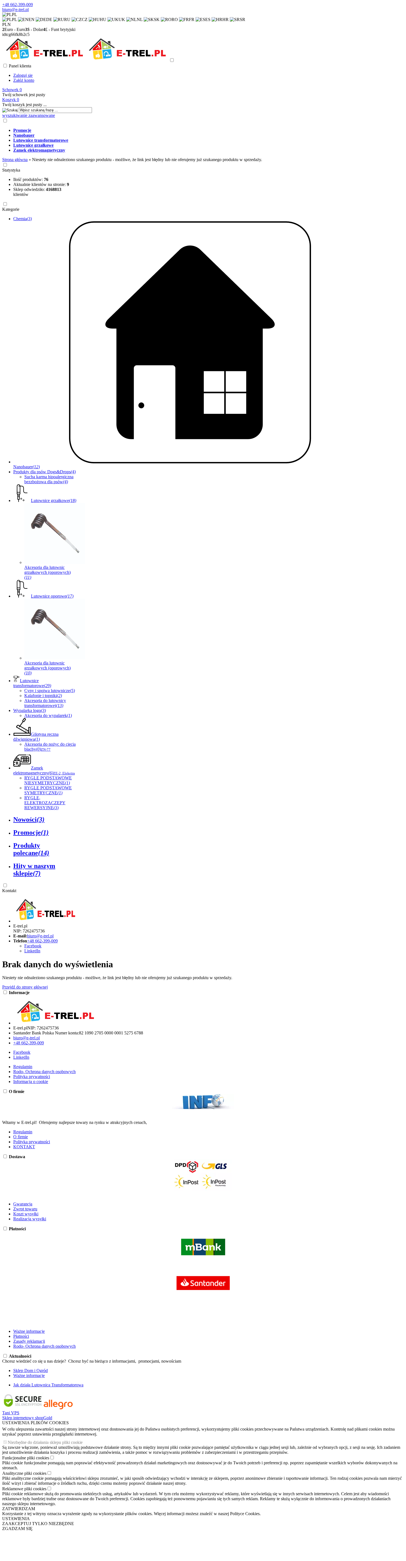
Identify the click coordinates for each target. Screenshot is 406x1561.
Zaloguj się (23, 75)
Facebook (32, 946)
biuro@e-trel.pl (15, 9)
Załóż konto (23, 80)
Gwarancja (22, 1204)
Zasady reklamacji (29, 1341)
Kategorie (10, 209)
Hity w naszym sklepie (34, 869)
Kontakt (9, 890)
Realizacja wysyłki (29, 1218)
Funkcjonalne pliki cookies (25, 1457)
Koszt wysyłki (25, 1214)
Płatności (21, 1336)
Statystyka (11, 170)
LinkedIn (32, 950)
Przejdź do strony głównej (25, 987)
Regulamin (22, 1066)
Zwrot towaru (25, 1209)
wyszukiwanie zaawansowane (28, 115)
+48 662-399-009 (17, 4)
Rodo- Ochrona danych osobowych (44, 1071)
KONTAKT (24, 1146)
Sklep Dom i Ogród (30, 1370)
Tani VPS (10, 1412)
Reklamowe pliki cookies (24, 1488)
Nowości (28, 819)
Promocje (31, 832)
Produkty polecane (31, 849)
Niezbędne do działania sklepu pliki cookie (45, 1442)
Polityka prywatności (31, 1076)
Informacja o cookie (30, 1081)
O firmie (20, 1136)
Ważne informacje (29, 1331)
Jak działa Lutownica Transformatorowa (48, 1385)
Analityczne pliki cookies (24, 1473)
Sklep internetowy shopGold (27, 1417)
